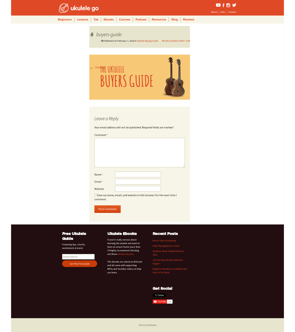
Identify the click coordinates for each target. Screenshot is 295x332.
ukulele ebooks (126, 254)
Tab (96, 19)
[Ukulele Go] (74, 8)
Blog (174, 19)
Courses (124, 19)
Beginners (65, 19)
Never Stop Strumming (164, 240)
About (214, 11)
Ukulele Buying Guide (147, 40)
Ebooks (109, 19)
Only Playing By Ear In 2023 (166, 245)
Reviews (188, 19)
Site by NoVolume (148, 325)
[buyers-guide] (139, 77)
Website (99, 188)
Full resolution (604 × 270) (177, 40)
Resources (159, 19)
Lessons (82, 19)
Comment (101, 135)
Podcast (141, 19)
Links (222, 11)
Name (98, 174)
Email (98, 181)
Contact (232, 11)
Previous (97, 67)
